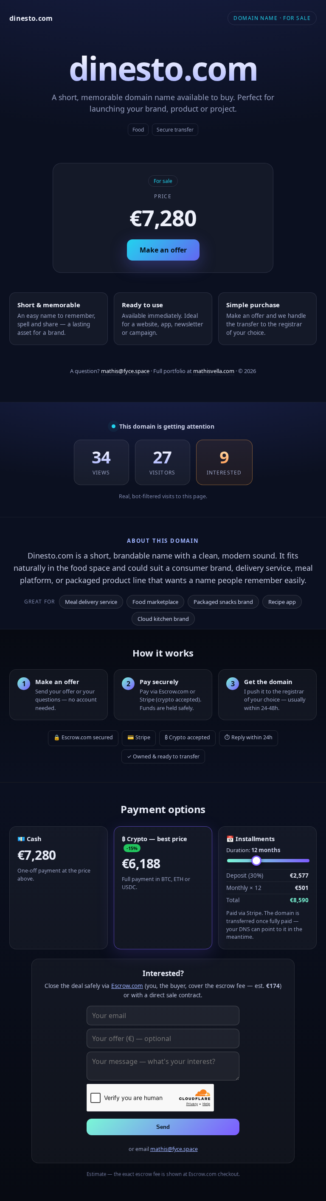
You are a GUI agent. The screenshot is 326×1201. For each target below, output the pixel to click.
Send (163, 1127)
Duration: (253, 850)
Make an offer (163, 250)
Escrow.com (127, 986)
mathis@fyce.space (125, 371)
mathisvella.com (213, 371)
